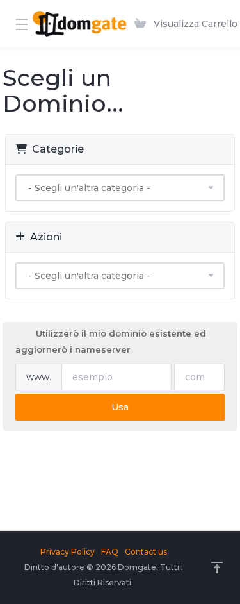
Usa (120, 407)
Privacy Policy (67, 552)
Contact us (146, 552)
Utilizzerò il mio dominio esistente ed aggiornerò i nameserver (110, 341)
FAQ (109, 552)
